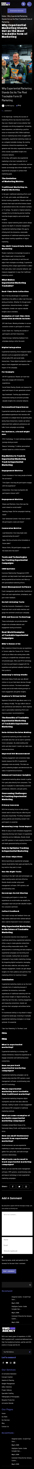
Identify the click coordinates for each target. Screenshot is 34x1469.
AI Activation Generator (17, 10)
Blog (19, 105)
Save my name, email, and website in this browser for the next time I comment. (15, 1261)
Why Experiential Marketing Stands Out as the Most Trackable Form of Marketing (17, 19)
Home (4, 16)
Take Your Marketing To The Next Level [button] (14, 1028)
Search (30, 1284)
